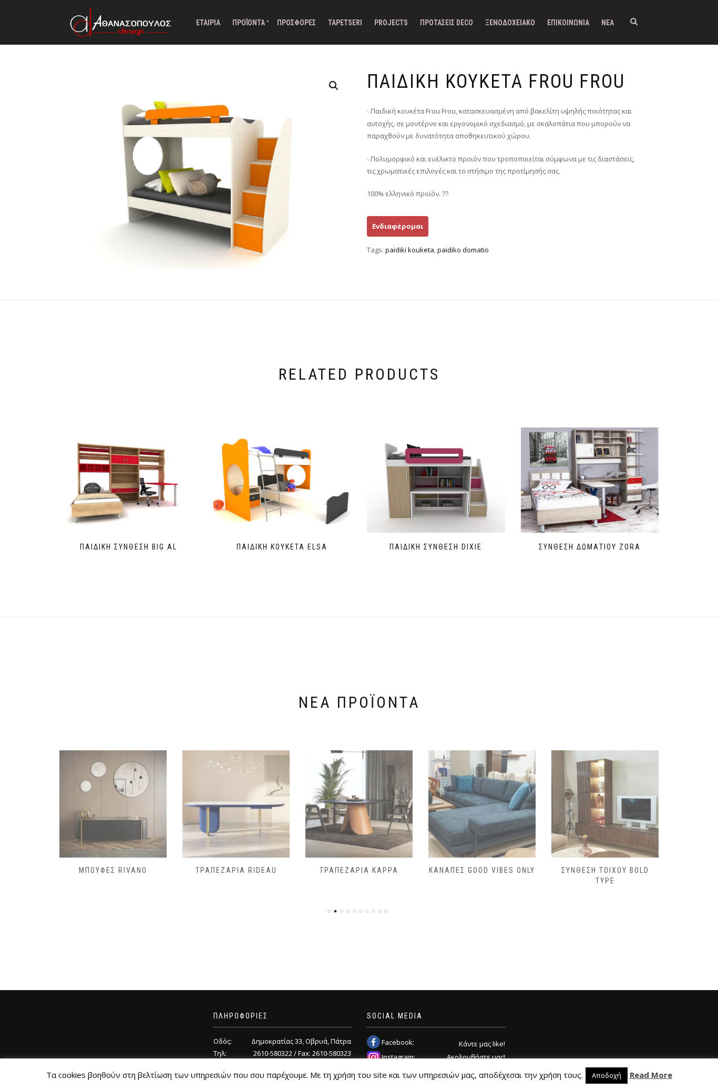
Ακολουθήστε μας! (476, 1057)
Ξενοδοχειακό (510, 22)
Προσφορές (296, 22)
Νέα (607, 22)
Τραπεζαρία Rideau (236, 870)
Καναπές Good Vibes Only (482, 870)
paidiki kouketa (409, 249)
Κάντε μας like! (482, 1043)
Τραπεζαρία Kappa (359, 870)
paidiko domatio (463, 249)
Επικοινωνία (568, 22)
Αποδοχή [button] (606, 1075)
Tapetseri (345, 22)
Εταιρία (208, 22)
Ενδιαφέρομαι (397, 226)
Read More (651, 1074)
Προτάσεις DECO (446, 22)
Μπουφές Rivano (113, 870)
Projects (391, 22)
